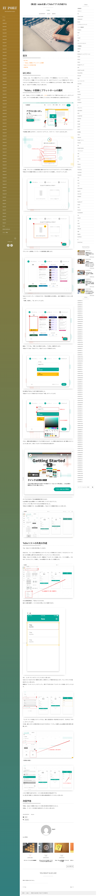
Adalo (48, 10)
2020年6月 (79, 435)
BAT (78, 145)
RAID (78, 113)
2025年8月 (79, 325)
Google (79, 124)
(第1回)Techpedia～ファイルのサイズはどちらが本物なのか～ (89, 292)
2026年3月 (79, 311)
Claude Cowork (80, 16)
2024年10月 (80, 346)
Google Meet (80, 115)
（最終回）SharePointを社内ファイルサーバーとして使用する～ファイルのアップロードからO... (89, 264)
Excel (78, 183)
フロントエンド (80, 150)
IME (78, 86)
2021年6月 (79, 411)
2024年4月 (79, 350)
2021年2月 (79, 419)
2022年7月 (79, 383)
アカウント (79, 11)
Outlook (79, 164)
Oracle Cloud (80, 242)
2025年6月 (79, 329)
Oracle (79, 226)
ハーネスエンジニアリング (82, 24)
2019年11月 (80, 450)
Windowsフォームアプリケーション (84, 54)
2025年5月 (79, 331)
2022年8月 (79, 381)
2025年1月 (79, 340)
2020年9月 (79, 429)
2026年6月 (79, 304)
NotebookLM (80, 19)
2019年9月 (79, 454)
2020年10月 (80, 427)
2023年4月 (79, 369)
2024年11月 (80, 344)
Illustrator (79, 118)
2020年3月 (79, 442)
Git (78, 161)
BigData (79, 234)
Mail (78, 89)
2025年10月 (80, 321)
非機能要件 (79, 8)
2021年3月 (79, 417)
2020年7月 (79, 433)
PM (78, 13)
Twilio (79, 134)
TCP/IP (79, 56)
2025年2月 (79, 338)
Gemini (79, 21)
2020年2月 (79, 444)
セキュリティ (80, 107)
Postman (79, 142)
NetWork (79, 48)
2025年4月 (79, 334)
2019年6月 (79, 460)
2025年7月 (79, 327)
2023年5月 (79, 367)
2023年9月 (79, 363)
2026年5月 (79, 306)
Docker (79, 91)
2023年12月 (80, 356)
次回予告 (26, 67)
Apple (79, 51)
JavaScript (79, 172)
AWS (78, 153)
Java (78, 185)
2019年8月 (79, 456)
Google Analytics (81, 148)
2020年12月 (80, 423)
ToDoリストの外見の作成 (30, 65)
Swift (78, 223)
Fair (78, 215)
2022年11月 (80, 375)
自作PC (79, 121)
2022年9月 (79, 379)
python (79, 126)
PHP (78, 180)
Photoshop (80, 169)
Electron (79, 167)
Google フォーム (80, 140)
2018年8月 (79, 481)
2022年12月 (80, 373)
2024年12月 (80, 342)
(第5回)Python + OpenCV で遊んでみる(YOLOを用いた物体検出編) (89, 283)
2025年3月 (79, 336)
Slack (79, 32)
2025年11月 (80, 319)
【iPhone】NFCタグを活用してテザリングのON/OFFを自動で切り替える (46, 861)
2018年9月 (79, 479)
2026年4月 (79, 309)
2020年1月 (79, 446)
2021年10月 (80, 402)
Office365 (79, 228)
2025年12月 (80, 317)
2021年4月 (79, 415)
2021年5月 (79, 413)
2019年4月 (79, 465)
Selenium (79, 137)
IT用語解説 (79, 46)
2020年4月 (79, 440)
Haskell (79, 38)
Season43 (26, 819)
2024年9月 (79, 348)
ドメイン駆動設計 (81, 27)
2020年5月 (79, 438)
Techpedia (79, 175)
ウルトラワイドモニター (82, 43)
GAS (78, 40)
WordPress (79, 236)
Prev (25, 887)
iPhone (79, 59)
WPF (78, 67)
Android (79, 218)
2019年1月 (79, 471)
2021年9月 (79, 404)
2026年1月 (79, 315)
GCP (78, 156)
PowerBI (79, 94)
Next (71, 887)
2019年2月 (79, 469)
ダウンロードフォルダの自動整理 (30, 860)
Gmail (79, 129)
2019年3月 (79, 467)
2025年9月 (79, 323)
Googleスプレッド (81, 64)
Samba (79, 204)
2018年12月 (80, 473)
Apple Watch (80, 110)
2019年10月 (80, 452)
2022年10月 (80, 377)
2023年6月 (79, 365)
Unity (79, 207)
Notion (79, 62)
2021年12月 (80, 398)
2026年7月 (79, 302)
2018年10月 (80, 477)
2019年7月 (79, 458)
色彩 (78, 231)
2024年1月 (79, 354)
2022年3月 (79, 392)
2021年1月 (79, 421)
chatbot (79, 158)
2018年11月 (80, 475)
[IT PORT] (10, 10)
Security (79, 210)
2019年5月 (79, 463)
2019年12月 (80, 448)
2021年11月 (80, 400)
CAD (78, 220)
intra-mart (79, 193)
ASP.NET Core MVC (81, 70)
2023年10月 (80, 361)
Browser (79, 99)
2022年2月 (79, 394)
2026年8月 (79, 300)
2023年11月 (80, 358)
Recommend (80, 188)
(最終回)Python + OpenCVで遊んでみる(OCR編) (89, 254)
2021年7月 (79, 408)
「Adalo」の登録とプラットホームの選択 (34, 63)
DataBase (79, 196)
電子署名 (79, 132)
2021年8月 (79, 406)
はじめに (26, 60)
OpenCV (79, 191)
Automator (79, 83)
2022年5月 (79, 388)
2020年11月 (80, 425)
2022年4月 (79, 390)
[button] (15, 238)
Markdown (79, 102)
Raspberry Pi (80, 201)
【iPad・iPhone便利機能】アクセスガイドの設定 (62, 861)
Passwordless (80, 73)
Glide (78, 78)
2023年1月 (79, 371)
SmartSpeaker (80, 212)
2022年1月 (79, 396)
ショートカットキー (81, 81)
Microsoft (79, 75)
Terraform (79, 29)
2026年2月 (79, 313)
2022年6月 (79, 386)
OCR (78, 177)
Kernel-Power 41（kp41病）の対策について (89, 273)
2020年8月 (79, 431)
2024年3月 (79, 352)
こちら (45, 95)
